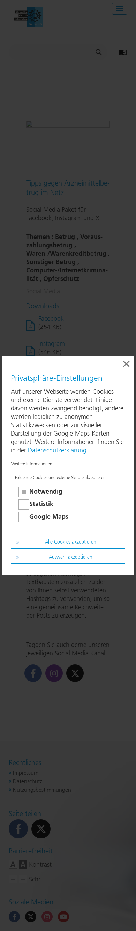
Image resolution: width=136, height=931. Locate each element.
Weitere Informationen (31, 464)
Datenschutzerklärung (57, 451)
